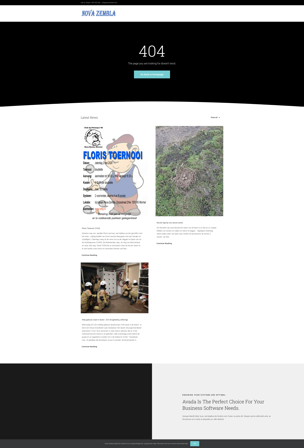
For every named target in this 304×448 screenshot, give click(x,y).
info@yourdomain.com (109, 2)
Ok (195, 444)
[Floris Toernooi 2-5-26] (114, 174)
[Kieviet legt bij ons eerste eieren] (189, 171)
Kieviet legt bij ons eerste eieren (170, 223)
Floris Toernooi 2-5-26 (91, 228)
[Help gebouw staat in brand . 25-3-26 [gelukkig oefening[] (114, 288)
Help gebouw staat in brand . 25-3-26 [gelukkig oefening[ (105, 320)
